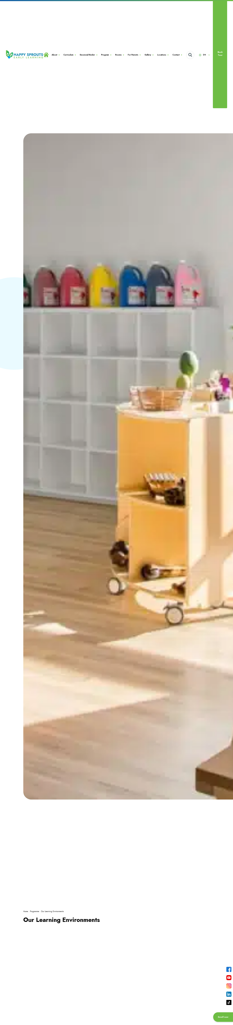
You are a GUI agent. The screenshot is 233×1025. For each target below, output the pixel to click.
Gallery (148, 55)
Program (105, 55)
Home (25, 911)
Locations (161, 55)
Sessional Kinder (87, 55)
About (54, 55)
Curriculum (68, 55)
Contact (176, 55)
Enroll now (223, 1017)
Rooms (118, 55)
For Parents (133, 55)
